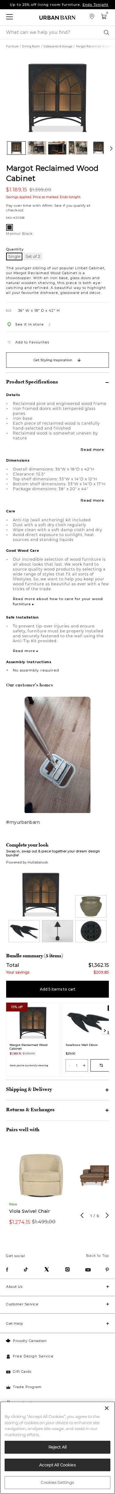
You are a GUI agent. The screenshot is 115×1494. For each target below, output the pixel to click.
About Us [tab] (14, 1286)
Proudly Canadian (30, 1341)
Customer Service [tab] (22, 1304)
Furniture (12, 46)
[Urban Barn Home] (57, 17)
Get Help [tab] (14, 1323)
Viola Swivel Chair (29, 1211)
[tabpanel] (41, 1187)
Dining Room (31, 46)
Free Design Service (33, 1356)
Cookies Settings (57, 1482)
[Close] (106, 1408)
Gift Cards (22, 1371)
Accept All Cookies (57, 1464)
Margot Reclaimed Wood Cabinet (52, 173)
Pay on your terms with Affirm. (59, 4)
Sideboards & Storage (58, 46)
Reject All (57, 1446)
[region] (57, 1447)
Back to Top (97, 1255)
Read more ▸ (26, 651)
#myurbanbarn (23, 822)
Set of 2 (33, 256)
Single (14, 256)
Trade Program (27, 1387)
